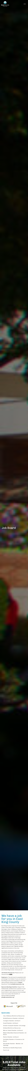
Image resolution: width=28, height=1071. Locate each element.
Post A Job (6, 1050)
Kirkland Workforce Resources (12, 1028)
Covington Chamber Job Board (11, 1020)
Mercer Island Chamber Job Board (13, 1030)
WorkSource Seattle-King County (12, 1047)
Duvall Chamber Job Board (10, 1023)
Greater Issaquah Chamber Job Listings (14, 1025)
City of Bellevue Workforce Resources (14, 1016)
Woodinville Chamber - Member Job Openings (13, 1044)
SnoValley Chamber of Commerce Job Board (13, 1040)
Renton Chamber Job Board (11, 1037)
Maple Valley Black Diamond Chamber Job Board (14, 1033)
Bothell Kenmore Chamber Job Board (13, 1018)
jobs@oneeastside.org (17, 984)
